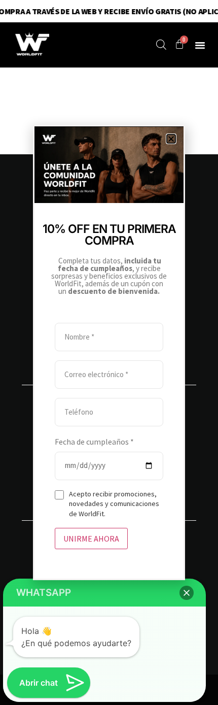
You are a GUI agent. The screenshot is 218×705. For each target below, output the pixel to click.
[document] (109, 352)
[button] (171, 139)
